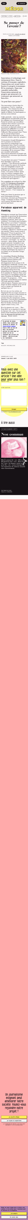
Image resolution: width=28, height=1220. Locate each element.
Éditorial (4, 16)
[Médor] (14, 6)
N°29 (10, 16)
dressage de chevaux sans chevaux (12, 315)
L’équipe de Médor (20, 34)
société (4, 345)
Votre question (5, 387)
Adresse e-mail (5, 381)
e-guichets (7, 181)
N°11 (15, 429)
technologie (11, 345)
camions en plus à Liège (17, 186)
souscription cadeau (9, 326)
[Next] (25, 461)
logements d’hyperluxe (16, 183)
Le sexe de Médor (7, 429)
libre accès (17, 16)
